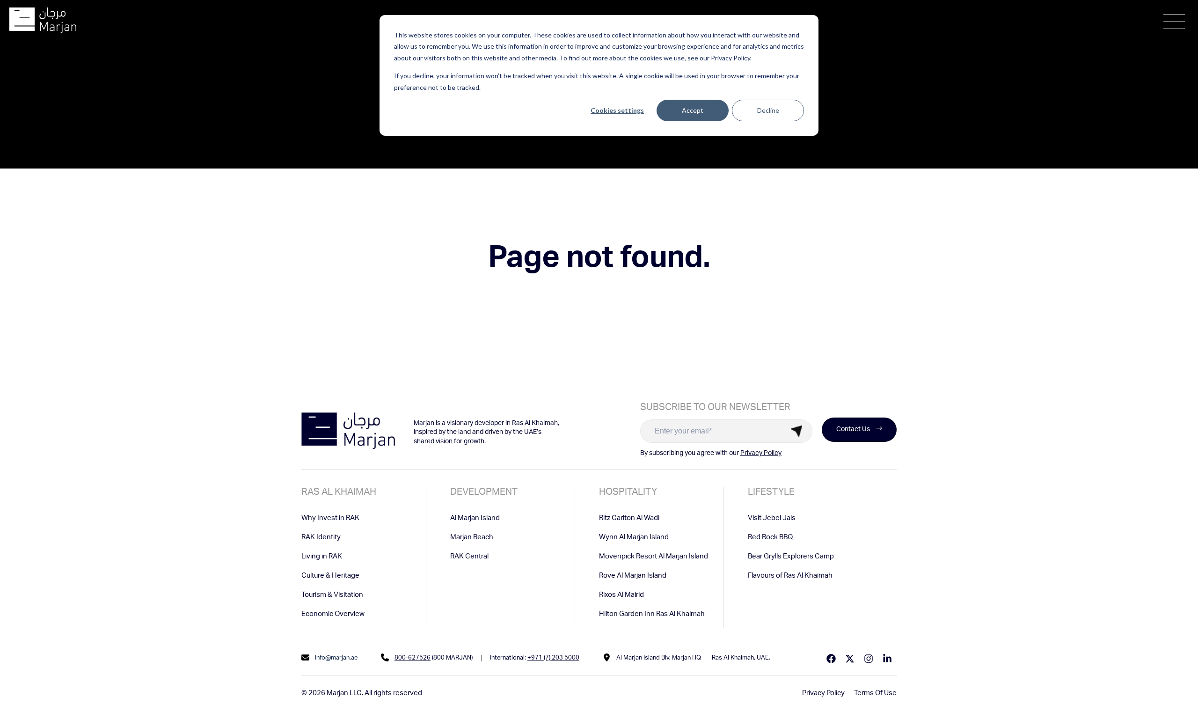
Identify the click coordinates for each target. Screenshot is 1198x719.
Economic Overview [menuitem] (333, 614)
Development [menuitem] (484, 493)
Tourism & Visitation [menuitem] (332, 595)
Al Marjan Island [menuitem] (475, 518)
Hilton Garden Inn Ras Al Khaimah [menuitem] (652, 614)
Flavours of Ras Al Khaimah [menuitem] (790, 576)
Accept (692, 110)
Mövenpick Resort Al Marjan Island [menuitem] (653, 556)
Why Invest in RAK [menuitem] (330, 518)
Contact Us (853, 429)
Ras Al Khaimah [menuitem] (338, 493)
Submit (796, 431)
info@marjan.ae (336, 658)
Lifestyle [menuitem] (771, 493)
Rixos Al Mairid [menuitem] (621, 595)
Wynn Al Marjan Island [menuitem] (634, 537)
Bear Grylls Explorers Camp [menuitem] (791, 556)
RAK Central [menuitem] (469, 556)
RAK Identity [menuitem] (321, 537)
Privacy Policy (761, 453)
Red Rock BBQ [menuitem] (770, 537)
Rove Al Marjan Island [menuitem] (632, 576)
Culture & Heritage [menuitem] (330, 576)
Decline (768, 110)
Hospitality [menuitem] (628, 493)
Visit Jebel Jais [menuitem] (772, 518)
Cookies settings (617, 110)
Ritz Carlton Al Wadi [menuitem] (629, 518)
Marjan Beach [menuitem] (471, 537)
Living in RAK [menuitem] (321, 556)
